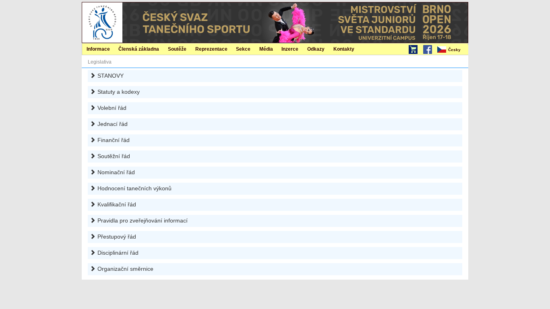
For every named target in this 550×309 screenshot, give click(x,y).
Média (266, 49)
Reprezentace (211, 49)
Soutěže (177, 49)
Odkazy (316, 49)
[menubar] (452, 50)
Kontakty (343, 49)
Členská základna (138, 49)
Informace (98, 49)
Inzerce (289, 49)
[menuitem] (452, 50)
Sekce (243, 49)
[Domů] (102, 22)
